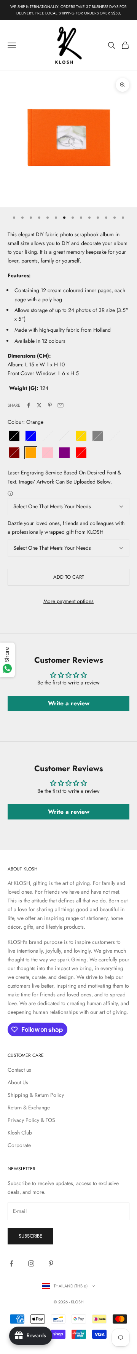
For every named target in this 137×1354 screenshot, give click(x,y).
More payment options (68, 601)
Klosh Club (20, 1132)
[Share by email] (60, 405)
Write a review (68, 703)
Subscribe (30, 1235)
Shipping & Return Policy (36, 1095)
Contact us (19, 1070)
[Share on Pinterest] (50, 405)
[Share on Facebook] (28, 405)
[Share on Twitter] (39, 405)
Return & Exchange (29, 1107)
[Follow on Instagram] (31, 1263)
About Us (18, 1082)
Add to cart (68, 577)
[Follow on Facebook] (11, 1263)
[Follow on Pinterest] (51, 1263)
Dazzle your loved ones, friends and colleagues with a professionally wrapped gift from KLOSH (66, 527)
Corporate (19, 1145)
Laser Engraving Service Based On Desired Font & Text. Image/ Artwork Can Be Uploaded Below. (64, 477)
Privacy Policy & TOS (31, 1120)
